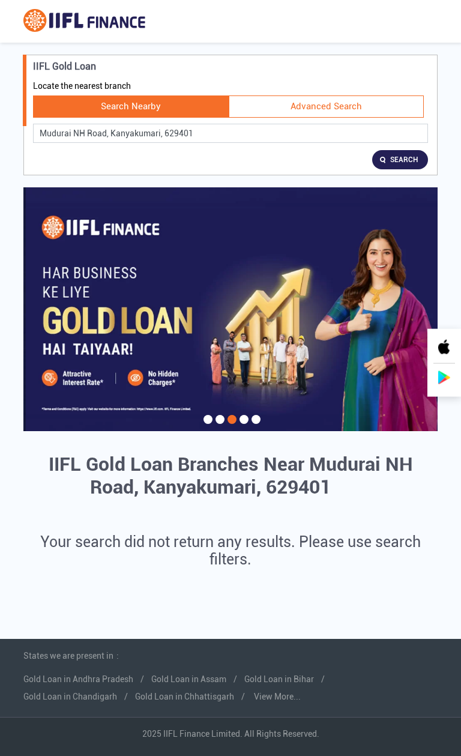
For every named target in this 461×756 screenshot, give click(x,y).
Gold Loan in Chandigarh (70, 696)
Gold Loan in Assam (188, 679)
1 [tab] (206, 427)
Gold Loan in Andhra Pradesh (78, 679)
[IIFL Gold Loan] (84, 21)
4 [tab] (243, 427)
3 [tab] (230, 427)
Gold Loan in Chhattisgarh (184, 696)
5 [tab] (255, 427)
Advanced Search (326, 106)
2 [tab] (218, 427)
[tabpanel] (230, 309)
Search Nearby (131, 106)
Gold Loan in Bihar (279, 679)
